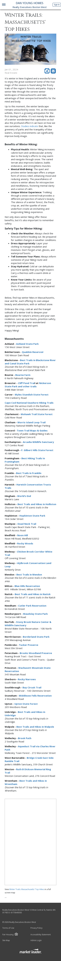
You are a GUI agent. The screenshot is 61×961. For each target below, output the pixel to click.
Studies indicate (29, 126)
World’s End (24, 496)
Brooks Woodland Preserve (36, 653)
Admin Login (36, 940)
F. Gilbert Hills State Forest (37, 450)
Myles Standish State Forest (31, 394)
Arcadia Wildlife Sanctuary (38, 442)
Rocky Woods (25, 543)
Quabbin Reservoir (33, 352)
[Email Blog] (53, 72)
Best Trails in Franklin (28, 473)
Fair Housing (7, 934)
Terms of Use (8, 928)
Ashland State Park (27, 343)
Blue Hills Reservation (27, 586)
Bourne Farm (22, 374)
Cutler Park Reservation (32, 605)
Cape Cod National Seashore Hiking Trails (29, 402)
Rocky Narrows (27, 679)
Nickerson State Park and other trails (28, 384)
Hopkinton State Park (32, 515)
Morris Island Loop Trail (32, 422)
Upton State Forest (26, 703)
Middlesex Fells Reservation (35, 695)
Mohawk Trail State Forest (37, 414)
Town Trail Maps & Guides (32, 430)
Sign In (57, 4)
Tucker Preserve (28, 644)
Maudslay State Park (35, 613)
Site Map (6, 940)
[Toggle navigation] (3, 5)
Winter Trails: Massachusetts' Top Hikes (26, 889)
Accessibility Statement (40, 934)
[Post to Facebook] (47, 72)
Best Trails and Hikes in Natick (33, 594)
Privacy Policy (36, 928)
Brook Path (24, 738)
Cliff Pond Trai (26, 383)
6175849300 (16, 912)
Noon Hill (22, 535)
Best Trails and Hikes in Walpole (35, 726)
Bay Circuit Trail (32, 687)
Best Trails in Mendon (29, 574)
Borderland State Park (36, 636)
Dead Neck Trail (27, 523)
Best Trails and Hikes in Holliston (37, 504)
